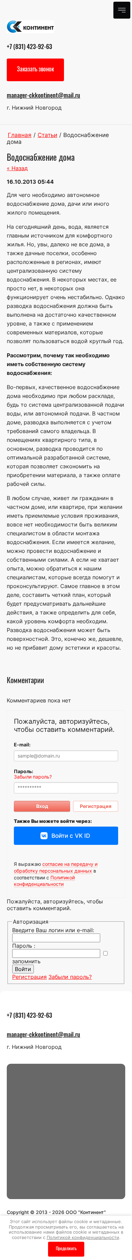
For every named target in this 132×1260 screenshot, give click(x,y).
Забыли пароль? (33, 777)
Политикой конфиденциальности (44, 881)
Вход (42, 806)
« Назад (17, 168)
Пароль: (23, 771)
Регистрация (95, 806)
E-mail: (22, 744)
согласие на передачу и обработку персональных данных (55, 867)
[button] (35, 70)
